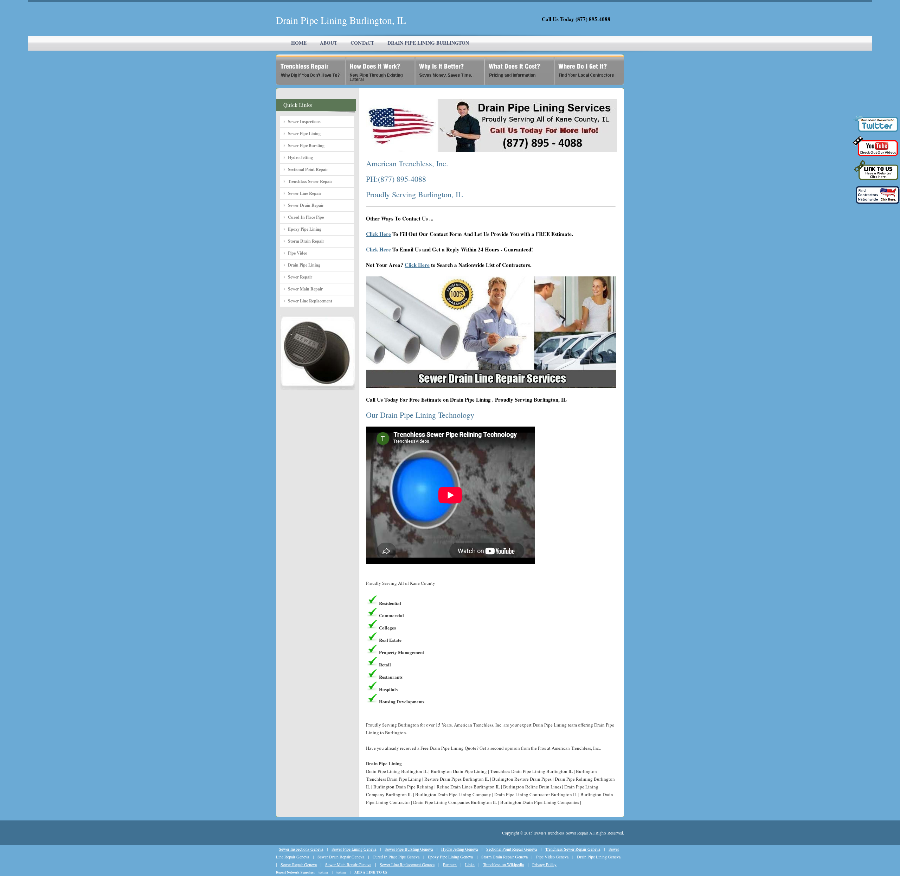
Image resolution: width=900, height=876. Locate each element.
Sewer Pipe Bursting (306, 145)
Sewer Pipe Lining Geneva (354, 849)
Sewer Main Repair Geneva (348, 864)
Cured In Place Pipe (306, 217)
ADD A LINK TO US (370, 872)
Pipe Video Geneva (552, 856)
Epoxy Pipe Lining (304, 229)
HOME (299, 42)
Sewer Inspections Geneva (301, 849)
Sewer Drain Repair (306, 205)
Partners (450, 864)
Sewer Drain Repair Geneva (340, 856)
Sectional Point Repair (308, 169)
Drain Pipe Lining (304, 265)
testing (323, 872)
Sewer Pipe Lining (304, 133)
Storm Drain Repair (306, 241)
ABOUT (328, 42)
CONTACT (362, 42)
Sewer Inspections (304, 121)
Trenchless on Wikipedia (503, 864)
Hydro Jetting (300, 157)
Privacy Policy (544, 864)
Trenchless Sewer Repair (310, 181)
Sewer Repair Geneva (299, 864)
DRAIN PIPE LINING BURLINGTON (428, 42)
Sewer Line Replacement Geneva (407, 864)
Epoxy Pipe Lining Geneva (450, 856)
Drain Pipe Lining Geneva (599, 856)
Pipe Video (297, 253)
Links (470, 864)
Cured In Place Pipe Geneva (396, 856)
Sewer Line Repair (304, 193)
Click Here (378, 234)
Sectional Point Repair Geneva (511, 849)
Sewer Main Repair (305, 289)
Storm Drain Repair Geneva (504, 856)
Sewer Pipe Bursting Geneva (409, 849)
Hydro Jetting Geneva (459, 849)
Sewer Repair (300, 277)
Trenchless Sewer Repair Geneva (572, 849)
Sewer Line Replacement (310, 301)
